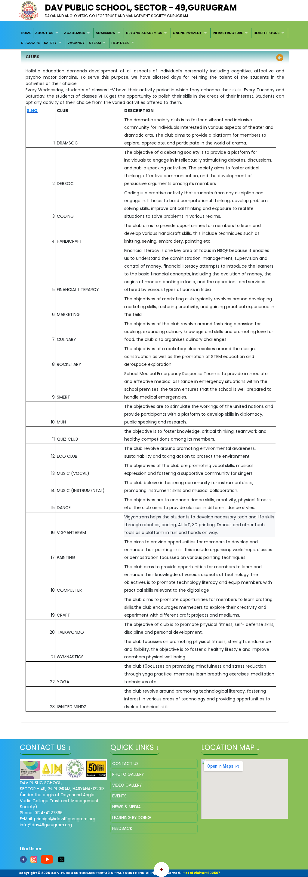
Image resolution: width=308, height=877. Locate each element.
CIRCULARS (30, 42)
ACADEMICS (74, 32)
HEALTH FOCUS (266, 32)
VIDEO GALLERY (127, 785)
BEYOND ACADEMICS (144, 32)
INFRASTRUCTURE (228, 32)
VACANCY (76, 42)
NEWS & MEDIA (126, 807)
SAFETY (50, 42)
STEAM (95, 42)
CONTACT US (125, 763)
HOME (26, 32)
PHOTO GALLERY (128, 774)
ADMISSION (105, 32)
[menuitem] (26, 33)
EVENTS (119, 796)
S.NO (32, 111)
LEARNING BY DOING (131, 818)
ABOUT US (44, 32)
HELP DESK (120, 42)
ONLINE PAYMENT (187, 32)
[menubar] (154, 38)
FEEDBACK (122, 828)
